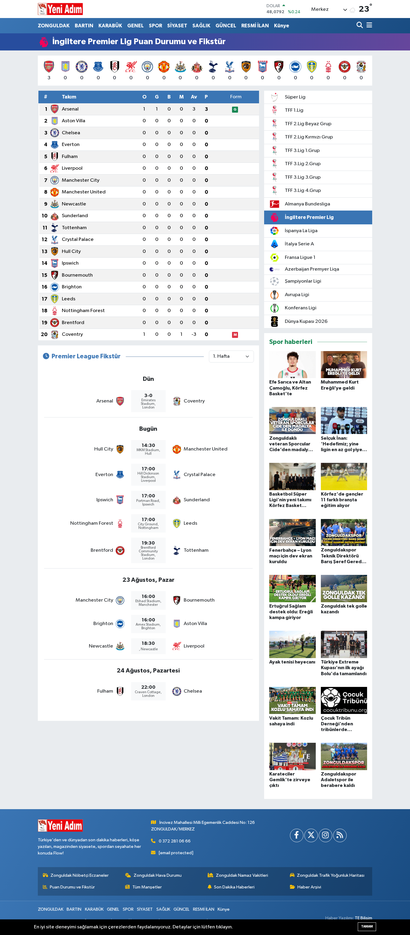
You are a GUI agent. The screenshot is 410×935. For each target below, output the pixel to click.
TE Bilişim (363, 918)
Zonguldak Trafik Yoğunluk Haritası (330, 875)
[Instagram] (325, 835)
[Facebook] (296, 835)
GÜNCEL (226, 25)
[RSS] (340, 835)
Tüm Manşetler (147, 887)
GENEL (135, 25)
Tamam (367, 926)
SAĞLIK (201, 25)
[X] (311, 835)
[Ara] (360, 25)
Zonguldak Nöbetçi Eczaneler (79, 875)
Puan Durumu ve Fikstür (72, 887)
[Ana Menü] (368, 25)
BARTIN (84, 25)
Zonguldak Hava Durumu (158, 875)
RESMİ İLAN (255, 25)
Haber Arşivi (309, 887)
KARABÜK (110, 25)
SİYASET (177, 25)
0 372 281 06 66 (175, 841)
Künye (281, 25)
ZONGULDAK (54, 25)
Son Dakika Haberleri (234, 887)
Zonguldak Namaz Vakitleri (242, 875)
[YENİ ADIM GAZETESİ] (60, 9)
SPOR (155, 25)
